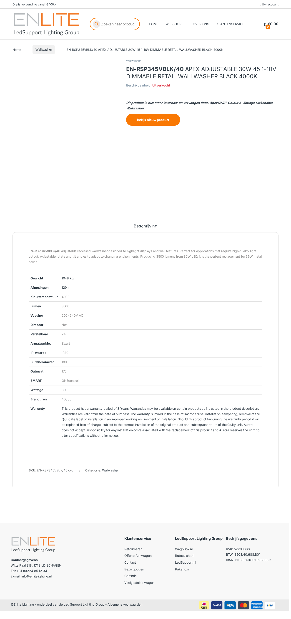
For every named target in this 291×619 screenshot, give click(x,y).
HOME (153, 24)
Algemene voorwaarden (125, 604)
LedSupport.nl (185, 562)
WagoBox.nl (184, 549)
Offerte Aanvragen (138, 555)
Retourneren (133, 549)
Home (17, 49)
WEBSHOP (173, 24)
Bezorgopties (134, 569)
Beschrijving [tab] (145, 226)
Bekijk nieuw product (153, 120)
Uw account (270, 4)
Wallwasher (43, 49)
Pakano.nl (182, 569)
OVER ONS (201, 24)
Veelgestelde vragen (139, 582)
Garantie (130, 576)
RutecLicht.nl (184, 555)
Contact (130, 562)
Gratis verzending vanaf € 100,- (34, 4)
